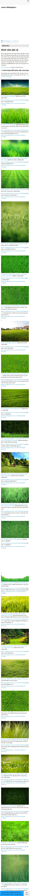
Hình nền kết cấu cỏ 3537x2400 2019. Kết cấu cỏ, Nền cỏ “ (14, 306)
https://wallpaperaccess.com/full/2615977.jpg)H (14, 444)
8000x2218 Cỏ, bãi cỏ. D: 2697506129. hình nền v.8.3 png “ (14, 583)
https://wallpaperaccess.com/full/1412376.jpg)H (14, 247)
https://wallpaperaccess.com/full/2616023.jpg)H (14, 479)
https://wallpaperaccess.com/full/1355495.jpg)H (14, 100)
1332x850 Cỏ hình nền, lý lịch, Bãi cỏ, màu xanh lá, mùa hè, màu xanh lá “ (14, 275)
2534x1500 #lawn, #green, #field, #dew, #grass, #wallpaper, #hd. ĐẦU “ (13, 614)
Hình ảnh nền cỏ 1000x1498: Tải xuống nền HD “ (13, 243)
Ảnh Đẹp (17, 41)
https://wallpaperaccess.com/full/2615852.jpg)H (14, 162)
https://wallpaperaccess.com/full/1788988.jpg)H (14, 588)
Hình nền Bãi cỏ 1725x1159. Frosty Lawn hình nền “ (14, 189)
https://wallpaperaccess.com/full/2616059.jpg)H (14, 543)
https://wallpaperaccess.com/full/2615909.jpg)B (14, 278)
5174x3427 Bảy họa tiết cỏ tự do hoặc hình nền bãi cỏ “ (14, 374)
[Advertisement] (15, 24)
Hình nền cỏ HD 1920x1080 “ (8, 124)
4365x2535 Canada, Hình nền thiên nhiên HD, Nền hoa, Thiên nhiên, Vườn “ (14, 646)
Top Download (6, 41)
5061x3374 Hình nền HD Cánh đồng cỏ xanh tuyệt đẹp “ (14, 774)
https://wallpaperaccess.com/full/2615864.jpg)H (14, 193)
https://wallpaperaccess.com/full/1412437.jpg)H (14, 651)
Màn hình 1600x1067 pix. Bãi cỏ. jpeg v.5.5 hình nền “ (14, 679)
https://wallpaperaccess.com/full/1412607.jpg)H (14, 811)
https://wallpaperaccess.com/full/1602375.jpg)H (14, 846)
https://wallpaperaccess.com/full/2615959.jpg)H (14, 379)
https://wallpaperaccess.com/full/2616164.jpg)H (14, 682)
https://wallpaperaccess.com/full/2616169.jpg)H (14, 745)
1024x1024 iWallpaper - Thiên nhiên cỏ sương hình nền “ (14, 884)
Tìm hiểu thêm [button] (17, 894)
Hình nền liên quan (6, 67)
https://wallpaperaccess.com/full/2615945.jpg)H (14, 346)
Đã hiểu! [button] (27, 893)
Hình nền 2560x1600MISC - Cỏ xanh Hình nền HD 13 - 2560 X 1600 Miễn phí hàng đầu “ (15, 439)
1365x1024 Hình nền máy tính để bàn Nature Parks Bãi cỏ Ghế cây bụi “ (14, 474)
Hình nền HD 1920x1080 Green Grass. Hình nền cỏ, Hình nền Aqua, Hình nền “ (14, 505)
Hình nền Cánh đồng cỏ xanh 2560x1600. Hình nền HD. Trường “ (14, 159)
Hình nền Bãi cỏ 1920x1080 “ (8, 96)
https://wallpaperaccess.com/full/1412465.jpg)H (14, 412)
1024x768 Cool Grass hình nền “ (9, 843)
